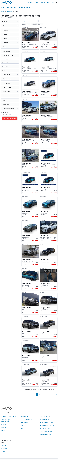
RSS (21, 428)
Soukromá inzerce (24, 7)
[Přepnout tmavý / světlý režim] (56, 2)
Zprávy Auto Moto (46, 431)
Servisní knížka (7, 114)
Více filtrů (9, 59)
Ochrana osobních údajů (8, 416)
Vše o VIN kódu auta (46, 428)
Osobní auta (5, 7)
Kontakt (3, 427)
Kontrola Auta (44, 419)
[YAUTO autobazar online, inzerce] (6, 2)
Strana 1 (25, 24)
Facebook (4, 448)
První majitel (6, 112)
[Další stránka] (57, 394)
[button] (9, 118)
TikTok (3, 451)
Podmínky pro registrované (5, 420)
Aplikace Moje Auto (46, 422)
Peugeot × (25, 21)
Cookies (3, 424)
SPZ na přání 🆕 (45, 416)
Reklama (3, 430)
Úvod (2, 11)
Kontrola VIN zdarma (47, 425)
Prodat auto (24, 422)
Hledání (22, 425)
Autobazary (13, 7)
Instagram (4, 445)
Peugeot (9, 11)
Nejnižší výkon (36, 24)
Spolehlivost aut (45, 435)
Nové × (36, 21)
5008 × (31, 21)
